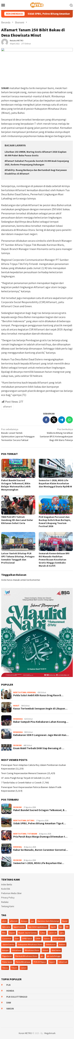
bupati (12, 932)
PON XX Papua (40, 962)
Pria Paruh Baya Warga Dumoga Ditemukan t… (40, 836)
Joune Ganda (8, 944)
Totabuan (32, 834)
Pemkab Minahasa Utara (26, 956)
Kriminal (31, 692)
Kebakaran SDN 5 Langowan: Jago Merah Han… (41, 735)
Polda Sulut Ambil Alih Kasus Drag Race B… (38, 695)
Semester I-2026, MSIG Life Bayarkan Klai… (38, 863)
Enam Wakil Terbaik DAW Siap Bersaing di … (38, 748)
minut (45, 950)
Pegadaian (7, 956)
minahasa (16, 950)
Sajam (52, 962)
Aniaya (24, 921)
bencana (6, 927)
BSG (4, 932)
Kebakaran (51, 944)
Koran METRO (25, 1033)
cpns (62, 932)
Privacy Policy (7, 897)
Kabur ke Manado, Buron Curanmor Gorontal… (40, 849)
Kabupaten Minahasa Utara (30, 944)
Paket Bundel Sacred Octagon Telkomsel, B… (40, 810)
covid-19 (52, 932)
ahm (4, 921)
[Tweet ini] (53, 419)
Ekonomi (17, 745)
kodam (62, 944)
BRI (67, 927)
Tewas (5, 967)
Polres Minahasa (23, 962)
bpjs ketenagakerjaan (37, 927)
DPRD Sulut (27, 938)
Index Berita (6, 884)
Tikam (14, 967)
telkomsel (63, 962)
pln (42, 956)
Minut (16, 705)
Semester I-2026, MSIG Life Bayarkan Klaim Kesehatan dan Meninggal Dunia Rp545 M (55, 483)
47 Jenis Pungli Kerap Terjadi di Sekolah (21, 777)
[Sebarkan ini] (46, 419)
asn (32, 921)
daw (17, 938)
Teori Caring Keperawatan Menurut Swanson (23, 773)
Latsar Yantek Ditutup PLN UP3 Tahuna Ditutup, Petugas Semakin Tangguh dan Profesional (18, 558)
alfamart (7, 406)
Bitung (30, 820)
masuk (16, 579)
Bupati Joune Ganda (27, 932)
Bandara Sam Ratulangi (48, 921)
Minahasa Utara (32, 950)
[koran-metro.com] (37, 4)
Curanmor (6, 938)
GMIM (37, 938)
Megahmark (49, 1033)
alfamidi (14, 921)
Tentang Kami (7, 906)
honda (47, 938)
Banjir (65, 921)
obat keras (56, 950)
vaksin (24, 967)
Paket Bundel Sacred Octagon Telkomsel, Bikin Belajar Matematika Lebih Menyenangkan (15, 485)
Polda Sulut (7, 962)
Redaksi (4, 902)
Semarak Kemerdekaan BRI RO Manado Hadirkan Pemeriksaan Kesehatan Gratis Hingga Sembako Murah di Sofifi (54, 559)
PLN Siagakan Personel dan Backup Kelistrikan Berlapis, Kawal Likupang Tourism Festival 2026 (55, 521)
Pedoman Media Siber (11, 893)
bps (60, 927)
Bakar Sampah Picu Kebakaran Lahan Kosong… (40, 721)
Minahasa (18, 719)
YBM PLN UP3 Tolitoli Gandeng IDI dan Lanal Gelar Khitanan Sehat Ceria (17, 520)
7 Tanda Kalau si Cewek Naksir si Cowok (21, 782)
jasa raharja (58, 938)
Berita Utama (19, 692)
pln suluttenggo (54, 956)
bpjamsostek (19, 927)
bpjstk (53, 927)
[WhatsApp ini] (69, 419)
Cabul (42, 932)
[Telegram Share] (61, 419)
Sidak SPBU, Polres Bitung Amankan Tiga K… (39, 823)
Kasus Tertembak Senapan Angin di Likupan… (40, 708)
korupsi (5, 950)
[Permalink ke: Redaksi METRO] (4, 41)
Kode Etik (5, 888)
